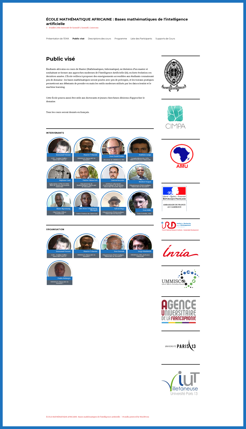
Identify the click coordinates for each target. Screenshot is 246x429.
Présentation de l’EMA (57, 38)
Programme (121, 38)
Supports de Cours (165, 38)
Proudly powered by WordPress (135, 417)
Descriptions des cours (99, 38)
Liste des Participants (141, 38)
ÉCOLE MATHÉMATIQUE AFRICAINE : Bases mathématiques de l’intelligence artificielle (83, 417)
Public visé (78, 38)
